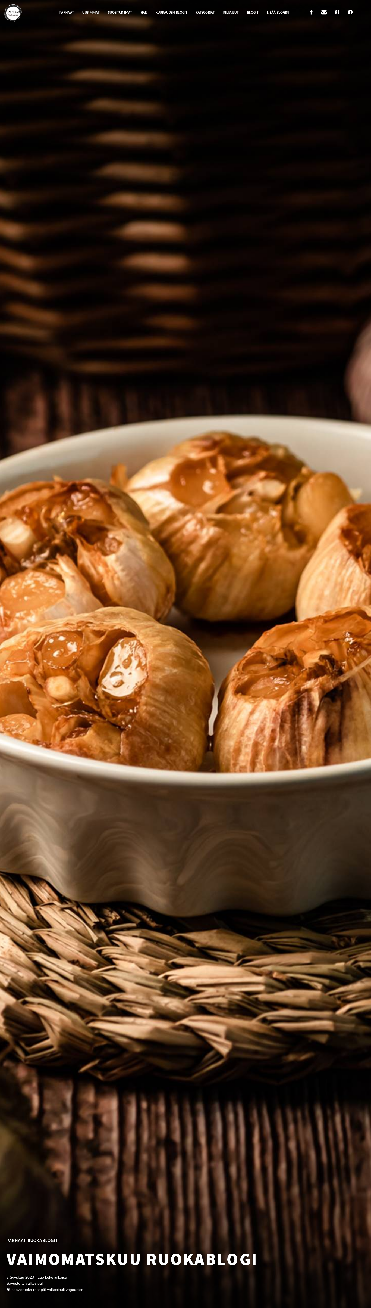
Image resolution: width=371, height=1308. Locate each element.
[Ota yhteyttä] (324, 13)
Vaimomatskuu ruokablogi (132, 1259)
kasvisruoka (22, 1290)
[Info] (337, 13)
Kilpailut (230, 12)
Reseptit (39, 1290)
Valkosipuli (56, 1290)
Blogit (252, 12)
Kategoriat (205, 12)
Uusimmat (90, 12)
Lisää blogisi (278, 12)
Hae (144, 12)
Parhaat (66, 12)
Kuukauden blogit (171, 12)
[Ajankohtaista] (350, 13)
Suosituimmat (120, 12)
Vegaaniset (75, 1290)
